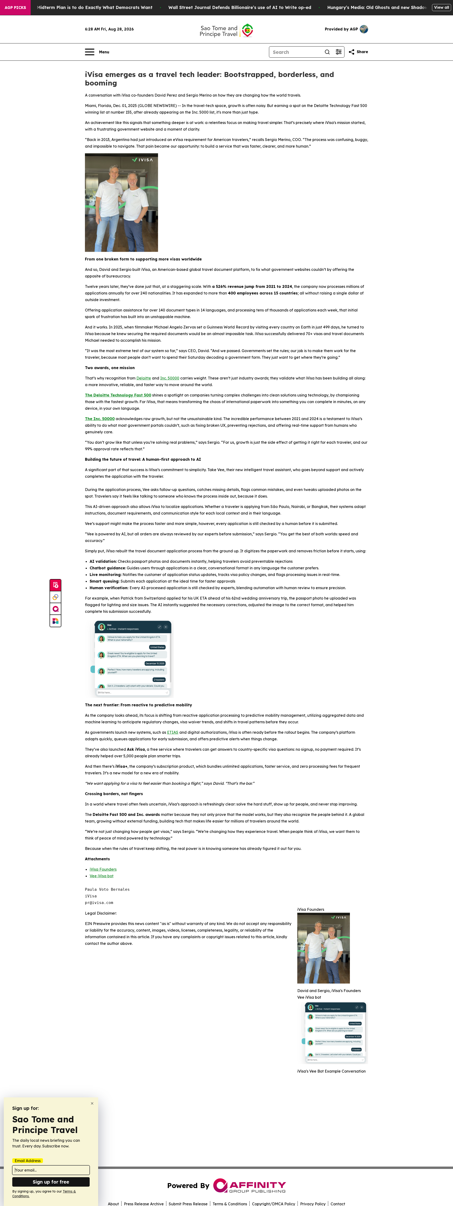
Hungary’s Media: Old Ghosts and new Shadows (378, 7)
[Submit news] (55, 585)
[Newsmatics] (55, 621)
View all (441, 7)
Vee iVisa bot (101, 876)
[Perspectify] (55, 597)
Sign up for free (51, 1182)
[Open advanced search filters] (338, 52)
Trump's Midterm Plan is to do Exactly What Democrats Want (85, 7)
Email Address (28, 1160)
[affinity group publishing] (55, 609)
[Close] (92, 1103)
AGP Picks (15, 7)
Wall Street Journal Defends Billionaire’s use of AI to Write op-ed (239, 7)
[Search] (327, 52)
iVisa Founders (103, 869)
